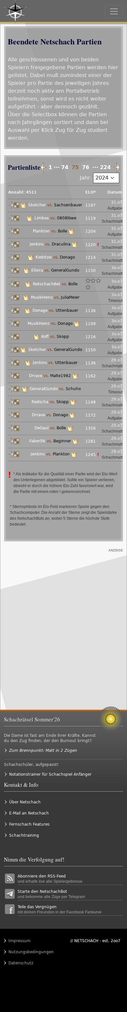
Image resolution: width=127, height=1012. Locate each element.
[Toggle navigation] (114, 11)
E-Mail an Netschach (29, 813)
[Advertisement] (63, 623)
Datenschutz (20, 963)
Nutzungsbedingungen (21, 952)
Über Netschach (25, 802)
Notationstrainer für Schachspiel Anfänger (50, 774)
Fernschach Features (29, 824)
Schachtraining (24, 835)
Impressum (19, 941)
